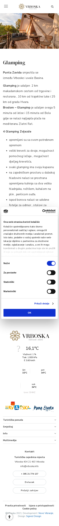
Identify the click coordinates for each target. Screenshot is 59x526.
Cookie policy (29, 508)
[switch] (51, 272)
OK (29, 312)
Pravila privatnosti (15, 505)
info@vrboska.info (29, 466)
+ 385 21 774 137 (29, 473)
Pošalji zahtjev (29, 490)
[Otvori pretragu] (52, 7)
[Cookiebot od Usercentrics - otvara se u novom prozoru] (42, 211)
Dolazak (29, 482)
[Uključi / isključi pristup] (9, 516)
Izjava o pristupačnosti (41, 505)
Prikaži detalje (41, 303)
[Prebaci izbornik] (6, 6)
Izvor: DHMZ (29, 392)
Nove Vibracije (45, 513)
